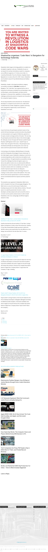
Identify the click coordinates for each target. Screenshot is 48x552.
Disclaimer (10, 2)
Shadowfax (4, 321)
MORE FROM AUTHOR (18, 366)
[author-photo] (4, 345)
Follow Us (35, 75)
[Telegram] (16, 62)
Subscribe (36, 97)
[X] (44, 4)
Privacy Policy (15, 2)
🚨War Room (37, 25)
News (3, 319)
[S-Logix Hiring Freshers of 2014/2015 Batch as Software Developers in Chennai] (12, 251)
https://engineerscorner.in (6, 348)
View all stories (44, 63)
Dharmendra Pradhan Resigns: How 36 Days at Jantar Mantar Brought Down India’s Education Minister (15, 382)
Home (2, 2)
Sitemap (33, 2)
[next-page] (1, 470)
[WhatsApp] (11, 62)
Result (32, 25)
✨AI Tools (12, 25)
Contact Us (29, 2)
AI (1, 444)
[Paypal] (42, 4)
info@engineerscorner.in (21, 542)
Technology (18, 25)
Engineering (7, 25)
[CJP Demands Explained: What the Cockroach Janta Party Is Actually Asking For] (16, 391)
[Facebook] (36, 4)
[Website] (10, 363)
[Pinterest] (8, 62)
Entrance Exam (27, 25)
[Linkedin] (40, 4)
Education (2, 377)
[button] (45, 25)
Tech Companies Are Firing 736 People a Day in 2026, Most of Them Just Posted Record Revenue (15, 450)
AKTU (22, 25)
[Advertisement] (24, 15)
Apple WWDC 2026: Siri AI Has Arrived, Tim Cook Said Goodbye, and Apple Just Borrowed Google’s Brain (15, 416)
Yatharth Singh (4, 59)
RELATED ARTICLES (6, 366)
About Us (5, 2)
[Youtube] (46, 4)
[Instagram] (38, 4)
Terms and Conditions (22, 2)
